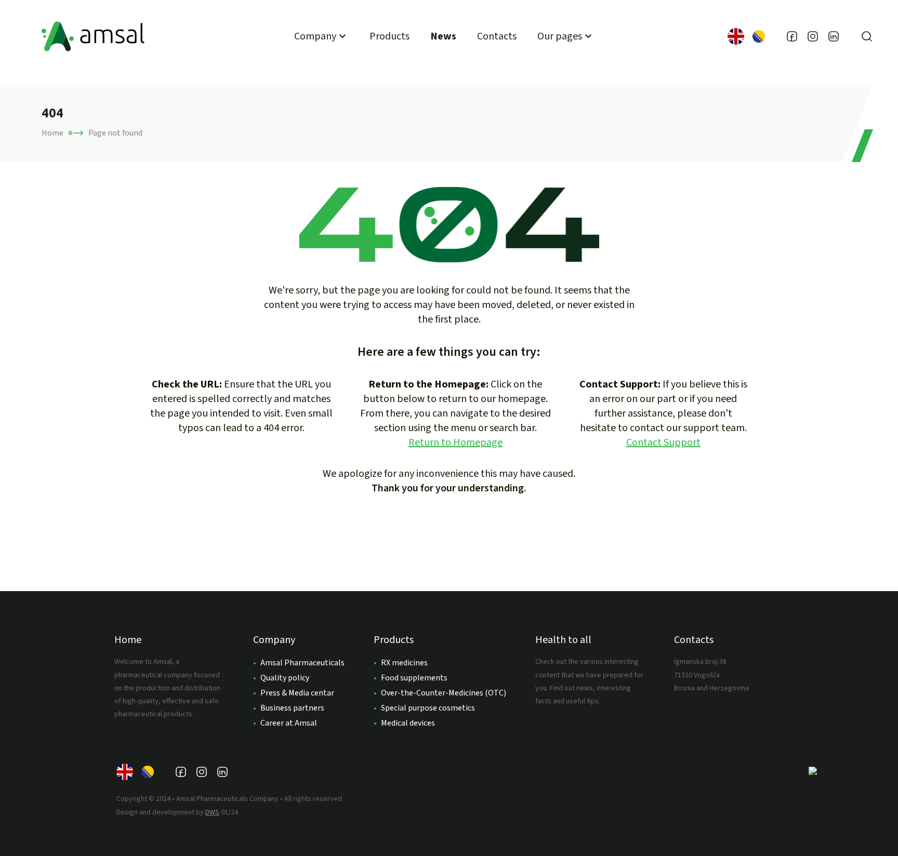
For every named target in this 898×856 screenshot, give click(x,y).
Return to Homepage (455, 442)
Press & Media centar (297, 693)
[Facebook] (792, 36)
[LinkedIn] (833, 36)
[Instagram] (813, 36)
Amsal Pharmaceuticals (302, 662)
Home (52, 133)
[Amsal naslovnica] (93, 36)
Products (389, 36)
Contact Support (663, 442)
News (443, 36)
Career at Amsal (288, 723)
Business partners (292, 708)
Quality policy (284, 678)
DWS (212, 812)
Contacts (497, 36)
